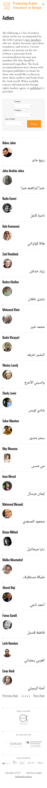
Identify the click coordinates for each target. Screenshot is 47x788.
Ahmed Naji (8, 588)
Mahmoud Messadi (12, 505)
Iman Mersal (9, 477)
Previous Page (10, 695)
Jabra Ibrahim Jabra (13, 171)
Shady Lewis (9, 394)
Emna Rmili (8, 671)
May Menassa (9, 449)
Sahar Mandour (10, 421)
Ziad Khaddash (10, 254)
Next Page (39, 695)
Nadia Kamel (9, 199)
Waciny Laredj (10, 366)
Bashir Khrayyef (10, 338)
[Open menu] (43, 4)
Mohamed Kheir (11, 310)
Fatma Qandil (9, 616)
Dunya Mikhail (10, 533)
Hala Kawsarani (10, 227)
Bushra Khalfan (10, 282)
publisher (35, 88)
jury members (33, 40)
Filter (34, 124)
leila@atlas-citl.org (23, 776)
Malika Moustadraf (12, 560)
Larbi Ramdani (10, 644)
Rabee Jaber (9, 143)
